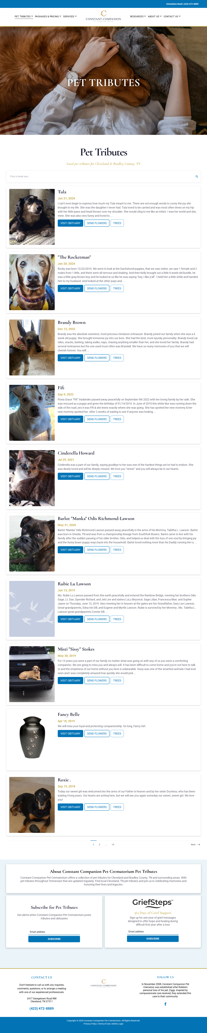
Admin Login (117, 1024)
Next (193, 844)
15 (113, 844)
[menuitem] (24, 16)
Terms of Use (104, 1024)
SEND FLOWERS (97, 223)
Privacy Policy (90, 1024)
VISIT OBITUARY (70, 223)
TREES (117, 223)
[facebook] (165, 1005)
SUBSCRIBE (54, 939)
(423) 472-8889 (42, 1008)
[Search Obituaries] (194, 176)
